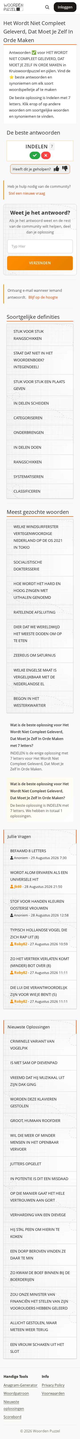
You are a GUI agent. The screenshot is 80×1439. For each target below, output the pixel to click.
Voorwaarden (53, 1393)
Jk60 (17, 886)
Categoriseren (28, 417)
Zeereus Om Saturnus (35, 655)
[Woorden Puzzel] (13, 7)
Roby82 (20, 944)
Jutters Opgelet (25, 1163)
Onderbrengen (29, 432)
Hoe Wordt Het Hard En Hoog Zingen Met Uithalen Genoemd (37, 590)
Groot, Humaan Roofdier (35, 1120)
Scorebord (12, 1416)
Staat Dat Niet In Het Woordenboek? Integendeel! (33, 359)
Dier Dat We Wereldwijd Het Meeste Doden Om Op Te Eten (38, 633)
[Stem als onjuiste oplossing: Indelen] (46, 155)
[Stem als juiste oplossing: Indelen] (35, 155)
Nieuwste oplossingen (14, 1405)
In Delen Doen (27, 447)
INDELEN (37, 146)
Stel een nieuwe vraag (27, 193)
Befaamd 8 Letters (28, 850)
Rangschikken (28, 461)
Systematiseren (29, 476)
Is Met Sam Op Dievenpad (33, 1062)
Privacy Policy (53, 1385)
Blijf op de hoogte (43, 297)
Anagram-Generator (21, 1385)
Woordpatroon (16, 1393)
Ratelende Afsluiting (34, 612)
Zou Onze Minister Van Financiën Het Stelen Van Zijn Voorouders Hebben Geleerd (39, 1301)
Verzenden (40, 262)
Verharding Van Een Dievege (38, 1214)
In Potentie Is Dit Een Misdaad (39, 1178)
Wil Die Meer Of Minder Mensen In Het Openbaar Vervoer (34, 1142)
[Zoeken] (47, 7)
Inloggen (65, 7)
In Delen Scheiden (31, 403)
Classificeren (27, 491)
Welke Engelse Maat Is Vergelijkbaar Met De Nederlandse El (35, 676)
